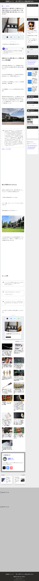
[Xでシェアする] (7, 37)
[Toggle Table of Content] (22, 48)
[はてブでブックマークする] (15, 37)
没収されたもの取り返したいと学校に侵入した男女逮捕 (13, 50)
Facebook (8, 469)
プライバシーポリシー (19, 578)
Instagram (11, 469)
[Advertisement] (13, 160)
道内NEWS (22, 341)
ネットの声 (6, 53)
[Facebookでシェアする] (11, 37)
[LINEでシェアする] (18, 37)
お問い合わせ (30, 98)
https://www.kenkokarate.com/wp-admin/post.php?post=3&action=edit (32, 62)
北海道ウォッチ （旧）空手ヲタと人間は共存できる (19, 1)
